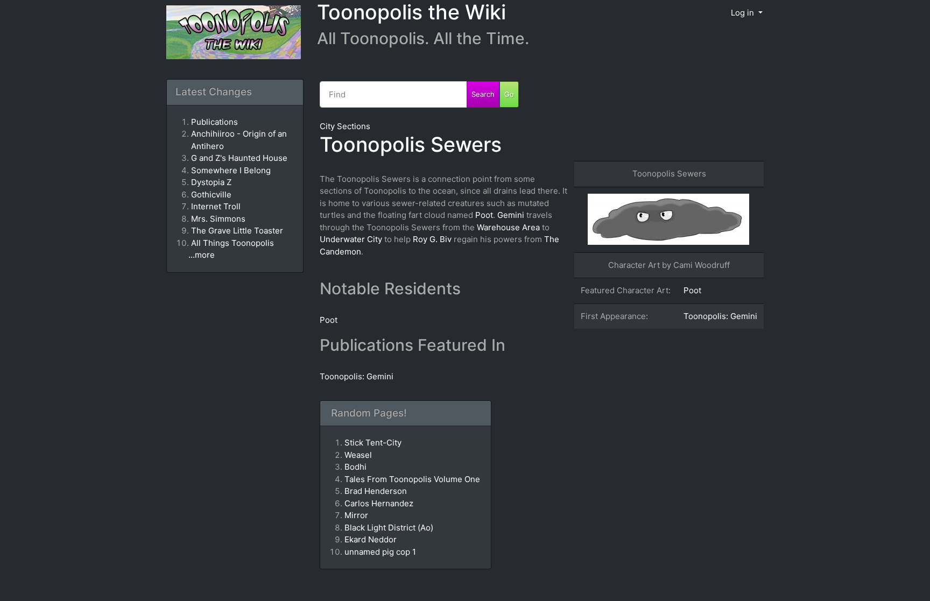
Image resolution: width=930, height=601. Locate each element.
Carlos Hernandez (378, 503)
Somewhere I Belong (231, 170)
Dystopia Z (211, 182)
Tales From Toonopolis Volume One (412, 479)
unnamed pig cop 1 (380, 552)
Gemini (510, 215)
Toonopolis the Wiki (411, 12)
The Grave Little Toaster (237, 230)
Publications (214, 122)
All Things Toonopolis (232, 243)
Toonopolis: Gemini (720, 316)
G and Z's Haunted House (239, 158)
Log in (743, 13)
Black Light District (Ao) (388, 527)
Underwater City (351, 239)
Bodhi (355, 467)
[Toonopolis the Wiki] (229, 33)
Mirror (356, 515)
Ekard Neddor (370, 539)
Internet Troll (216, 206)
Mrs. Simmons (218, 219)
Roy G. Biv (432, 239)
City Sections (345, 126)
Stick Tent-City (372, 442)
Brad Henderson (375, 491)
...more (201, 255)
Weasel (358, 455)
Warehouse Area (508, 227)
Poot (692, 290)
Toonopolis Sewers (411, 144)
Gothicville (211, 194)
